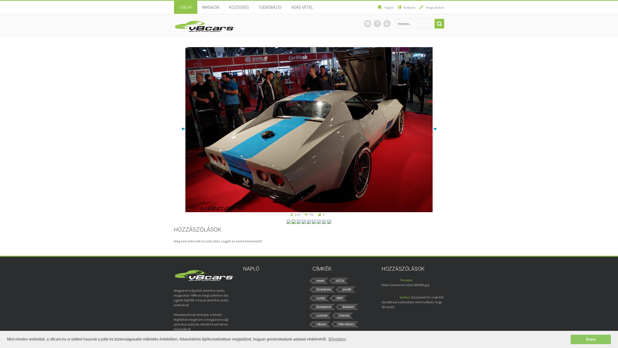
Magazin (210, 7)
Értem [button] (591, 339)
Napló (389, 7)
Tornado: (406, 280)
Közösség (239, 7)
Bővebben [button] (337, 339)
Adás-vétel (302, 7)
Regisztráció (435, 7)
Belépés (410, 7)
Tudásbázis (270, 7)
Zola (297, 214)
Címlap (185, 7)
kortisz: (405, 297)
